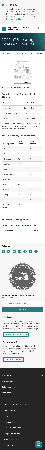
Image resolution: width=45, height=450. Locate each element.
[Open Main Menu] (42, 28)
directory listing (23, 321)
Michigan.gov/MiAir (14, 19)
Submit (22, 309)
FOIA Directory (10, 440)
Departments (9, 445)
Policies (7, 416)
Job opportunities (13, 360)
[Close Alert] (42, 5)
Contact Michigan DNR (16, 334)
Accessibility (9, 422)
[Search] (38, 28)
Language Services (12, 434)
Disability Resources (12, 428)
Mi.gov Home (9, 410)
